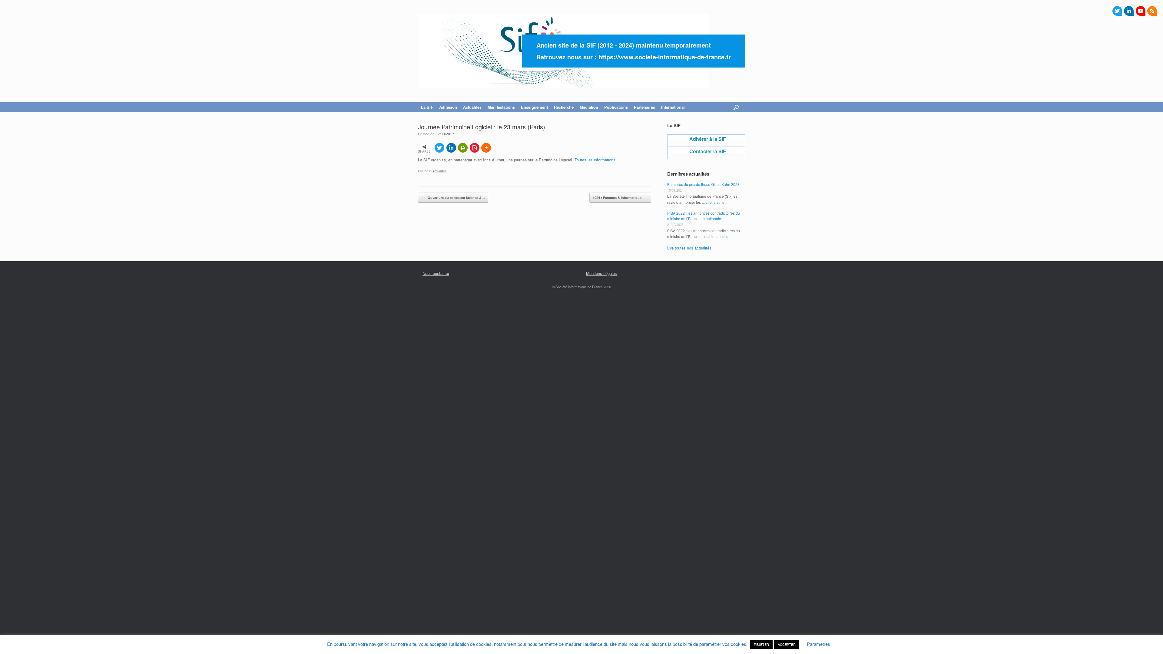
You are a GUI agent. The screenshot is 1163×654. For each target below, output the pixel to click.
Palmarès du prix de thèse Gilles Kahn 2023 (703, 184)
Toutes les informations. (596, 160)
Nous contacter (435, 273)
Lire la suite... (716, 202)
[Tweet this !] (439, 148)
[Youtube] (1140, 11)
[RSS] (1152, 11)
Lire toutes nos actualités (689, 248)
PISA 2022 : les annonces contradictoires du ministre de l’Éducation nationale (703, 215)
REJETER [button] (761, 644)
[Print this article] (463, 148)
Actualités (439, 170)
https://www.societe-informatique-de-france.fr (664, 56)
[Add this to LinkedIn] (451, 148)
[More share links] (486, 148)
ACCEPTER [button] (787, 644)
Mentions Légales (601, 273)
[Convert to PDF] (474, 148)
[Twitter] (1117, 11)
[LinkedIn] (1129, 11)
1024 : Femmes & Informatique (620, 197)
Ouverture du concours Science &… (453, 197)
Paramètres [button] (818, 644)
